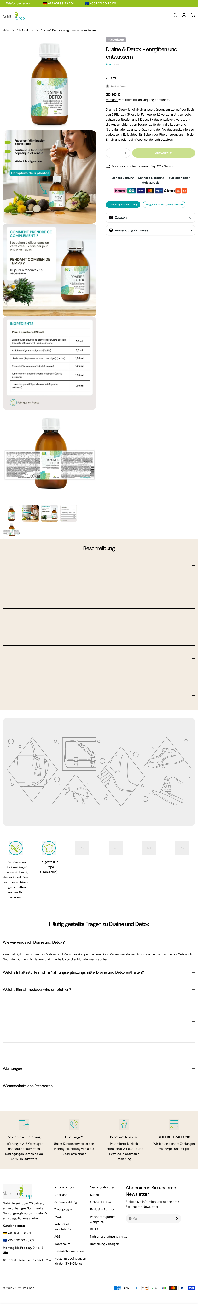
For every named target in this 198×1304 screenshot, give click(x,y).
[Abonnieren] (177, 1219)
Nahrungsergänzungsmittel (109, 1236)
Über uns (60, 1195)
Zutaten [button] (121, 217)
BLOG (94, 1229)
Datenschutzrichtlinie (69, 1251)
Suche (94, 1195)
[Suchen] (175, 15)
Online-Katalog (101, 1202)
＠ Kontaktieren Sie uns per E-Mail (27, 1260)
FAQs (58, 1217)
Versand (112, 100)
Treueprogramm (65, 1209)
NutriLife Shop (24, 1288)
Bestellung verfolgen (104, 1244)
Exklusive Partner (102, 1209)
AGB (57, 1236)
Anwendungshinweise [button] (131, 230)
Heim (6, 30)
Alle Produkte (24, 30)
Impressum (62, 1244)
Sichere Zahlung (65, 1202)
